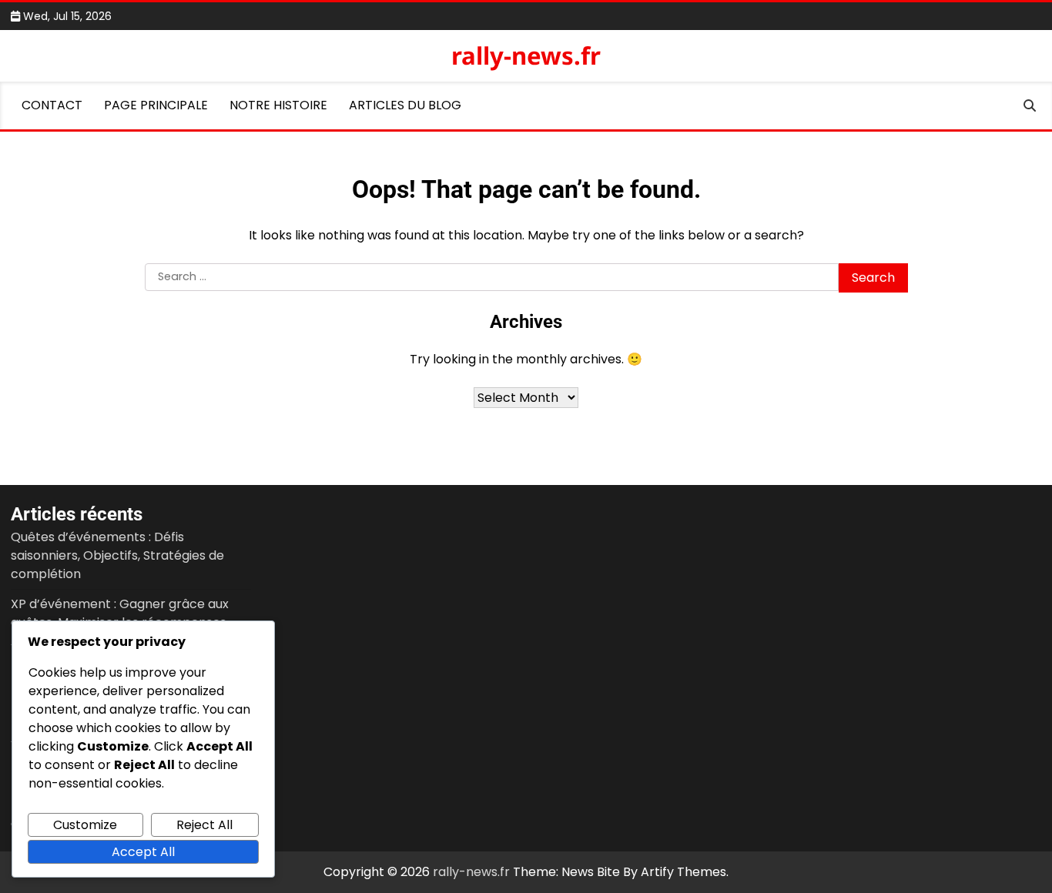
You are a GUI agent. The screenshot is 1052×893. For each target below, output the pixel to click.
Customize (85, 825)
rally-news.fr (526, 55)
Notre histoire (278, 105)
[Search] (1029, 105)
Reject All (204, 825)
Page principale (156, 105)
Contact (52, 105)
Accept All (143, 852)
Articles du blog (405, 105)
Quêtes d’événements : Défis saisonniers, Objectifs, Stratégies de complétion (117, 555)
